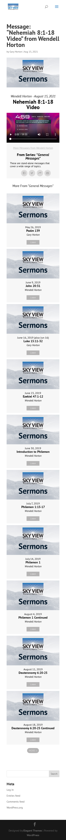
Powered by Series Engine (33, 759)
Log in (10, 789)
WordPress (33, 835)
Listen (33, 242)
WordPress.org (15, 807)
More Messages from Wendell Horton (33, 148)
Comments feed (16, 801)
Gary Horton (16, 51)
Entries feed (13, 795)
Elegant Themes (32, 830)
